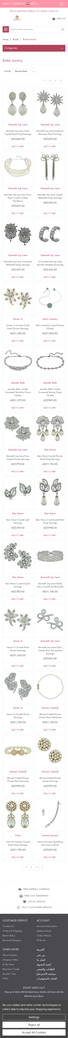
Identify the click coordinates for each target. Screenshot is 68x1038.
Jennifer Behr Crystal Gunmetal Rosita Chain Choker (50, 392)
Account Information (47, 926)
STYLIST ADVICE (36, 901)
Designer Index (10, 960)
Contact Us (8, 926)
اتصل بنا (41, 960)
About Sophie (10, 955)
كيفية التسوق (44, 964)
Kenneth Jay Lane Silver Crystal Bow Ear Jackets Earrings (50, 650)
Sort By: (8, 71)
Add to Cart (18, 146)
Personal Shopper (12, 940)
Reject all (34, 1025)
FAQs (5, 978)
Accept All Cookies (34, 1032)
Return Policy (9, 935)
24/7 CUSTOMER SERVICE (37, 907)
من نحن (41, 955)
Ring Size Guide (11, 969)
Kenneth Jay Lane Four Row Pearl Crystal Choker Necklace (18, 198)
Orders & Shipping (12, 931)
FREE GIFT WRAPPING (36, 896)
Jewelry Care (9, 974)
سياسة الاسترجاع (46, 974)
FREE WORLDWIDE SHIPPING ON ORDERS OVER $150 (34, 11)
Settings (34, 1017)
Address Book (44, 931)
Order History (44, 935)
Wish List (41, 940)
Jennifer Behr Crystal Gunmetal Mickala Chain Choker (18, 392)
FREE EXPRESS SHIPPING (36, 889)
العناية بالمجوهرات (47, 979)
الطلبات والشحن (46, 969)
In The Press (8, 964)
